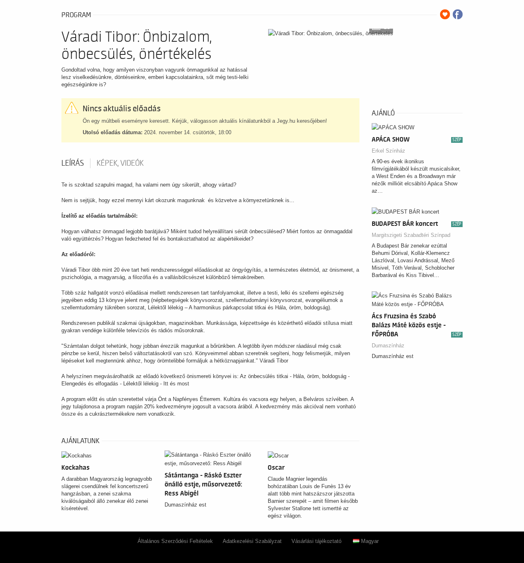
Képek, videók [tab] (120, 163)
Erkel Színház (388, 151)
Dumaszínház (388, 345)
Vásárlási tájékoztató (316, 541)
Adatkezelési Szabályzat (252, 541)
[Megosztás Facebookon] (458, 14)
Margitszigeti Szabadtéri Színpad (411, 235)
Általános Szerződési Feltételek (175, 541)
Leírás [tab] (72, 163)
